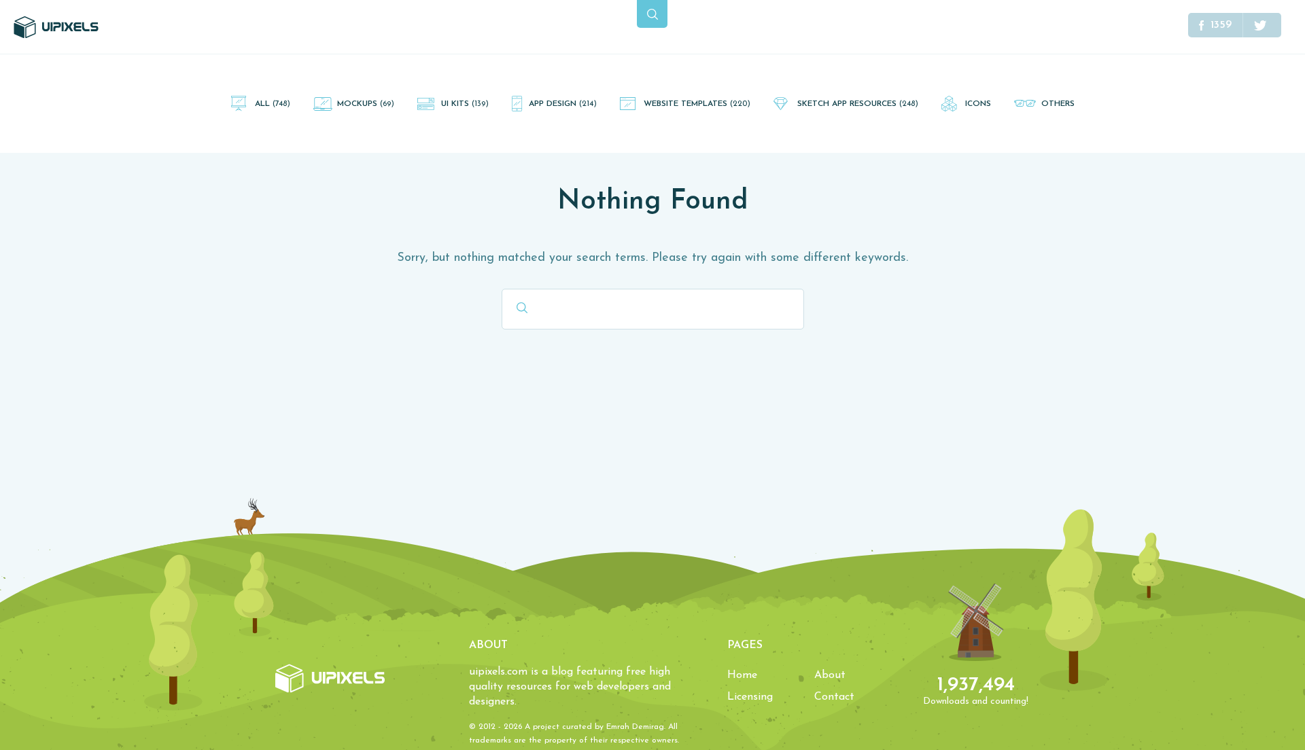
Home (742, 675)
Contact (834, 697)
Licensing (750, 697)
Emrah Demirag (635, 727)
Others (1058, 104)
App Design (563, 104)
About (830, 675)
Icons (978, 104)
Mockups (365, 104)
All (272, 104)
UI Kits (465, 104)
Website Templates (697, 104)
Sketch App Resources (857, 104)
